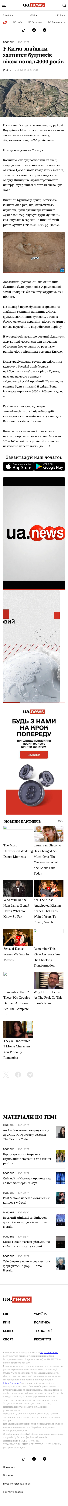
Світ (6, 1314)
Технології (43, 1331)
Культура (23, 42)
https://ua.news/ (49, 1352)
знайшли (37, 431)
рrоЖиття (42, 1339)
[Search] (64, 5)
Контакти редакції (13, 1492)
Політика (42, 1322)
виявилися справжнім (19, 416)
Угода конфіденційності (16, 1484)
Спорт (8, 1339)
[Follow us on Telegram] (44, 30)
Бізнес (8, 1331)
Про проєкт (9, 1467)
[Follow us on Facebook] (34, 30)
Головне (8, 42)
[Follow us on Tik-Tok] (23, 30)
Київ (6, 1322)
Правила (8, 1475)
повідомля (21, 150)
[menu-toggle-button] (4, 5)
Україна (40, 1314)
